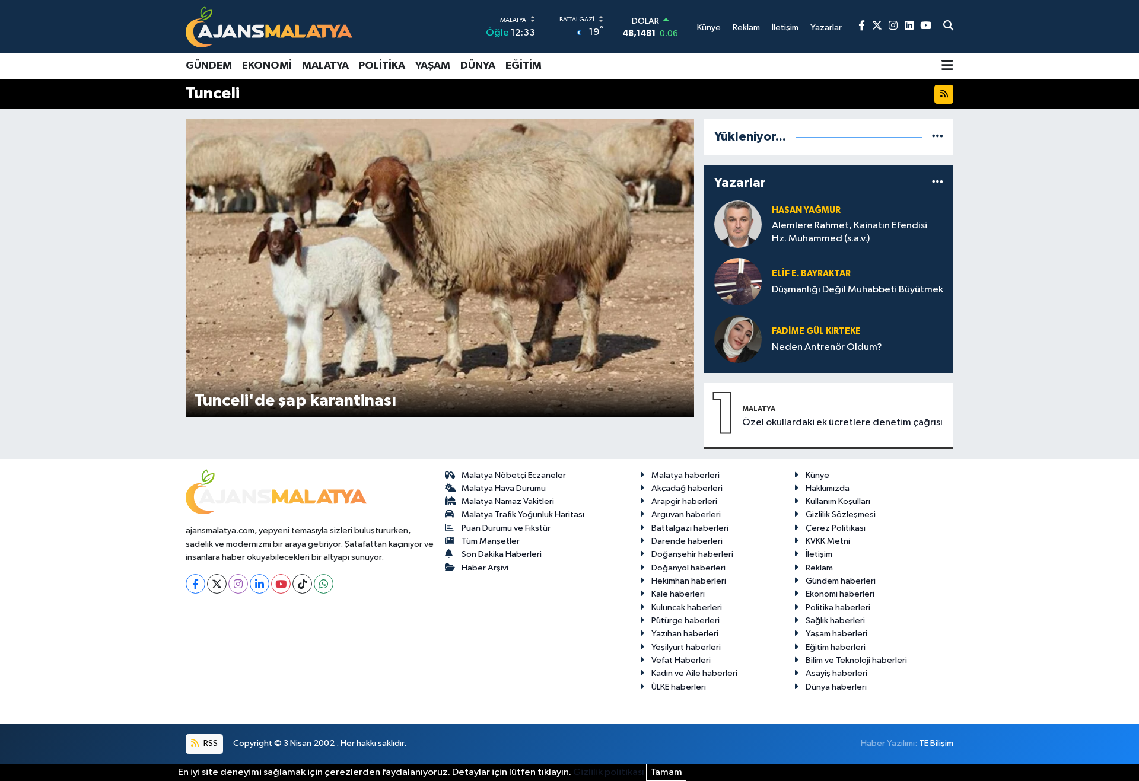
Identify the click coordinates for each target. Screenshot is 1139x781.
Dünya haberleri (836, 687)
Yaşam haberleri (836, 633)
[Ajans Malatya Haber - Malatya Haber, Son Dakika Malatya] (269, 26)
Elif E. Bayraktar (811, 273)
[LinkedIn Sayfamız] (909, 26)
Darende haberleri (687, 541)
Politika (382, 65)
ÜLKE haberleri (678, 687)
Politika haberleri (838, 607)
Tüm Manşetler (491, 541)
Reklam (819, 567)
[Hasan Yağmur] (738, 224)
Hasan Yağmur (806, 210)
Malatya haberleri (685, 475)
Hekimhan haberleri (688, 580)
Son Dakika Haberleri (502, 554)
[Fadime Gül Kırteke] (738, 339)
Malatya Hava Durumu (504, 488)
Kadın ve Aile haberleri (694, 673)
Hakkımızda (828, 488)
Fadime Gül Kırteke (816, 331)
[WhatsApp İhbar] (323, 584)
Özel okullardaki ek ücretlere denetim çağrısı (842, 422)
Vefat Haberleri (681, 660)
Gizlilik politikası (608, 772)
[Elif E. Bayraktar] (738, 281)
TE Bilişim (936, 743)
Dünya (477, 65)
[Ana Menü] (947, 66)
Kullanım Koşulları (838, 501)
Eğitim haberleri (836, 647)
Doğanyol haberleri (688, 567)
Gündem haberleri (841, 580)
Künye (817, 475)
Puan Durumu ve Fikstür (506, 528)
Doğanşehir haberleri (692, 554)
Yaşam (432, 65)
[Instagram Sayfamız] (893, 26)
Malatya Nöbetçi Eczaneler (514, 475)
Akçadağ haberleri (687, 488)
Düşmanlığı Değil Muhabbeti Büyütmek (857, 290)
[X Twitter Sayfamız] (877, 26)
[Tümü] (937, 137)
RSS (210, 743)
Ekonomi (267, 65)
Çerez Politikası (836, 528)
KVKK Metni (828, 541)
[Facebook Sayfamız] (861, 26)
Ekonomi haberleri (840, 593)
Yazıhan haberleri (684, 633)
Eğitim (523, 65)
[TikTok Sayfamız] (302, 584)
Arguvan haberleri (686, 514)
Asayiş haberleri (836, 673)
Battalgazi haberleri (689, 528)
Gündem (209, 65)
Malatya (325, 65)
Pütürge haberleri (685, 620)
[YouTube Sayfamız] (925, 26)
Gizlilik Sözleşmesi (841, 514)
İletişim (819, 554)
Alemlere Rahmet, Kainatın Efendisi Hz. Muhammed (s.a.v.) (849, 232)
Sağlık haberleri (835, 620)
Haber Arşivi (485, 567)
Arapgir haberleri (684, 501)
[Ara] (948, 26)
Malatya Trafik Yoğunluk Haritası (523, 514)
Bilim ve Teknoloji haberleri (856, 660)
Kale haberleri (678, 593)
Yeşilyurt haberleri (686, 647)
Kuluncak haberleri (686, 607)
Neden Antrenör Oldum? (827, 347)
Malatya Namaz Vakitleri (508, 501)
